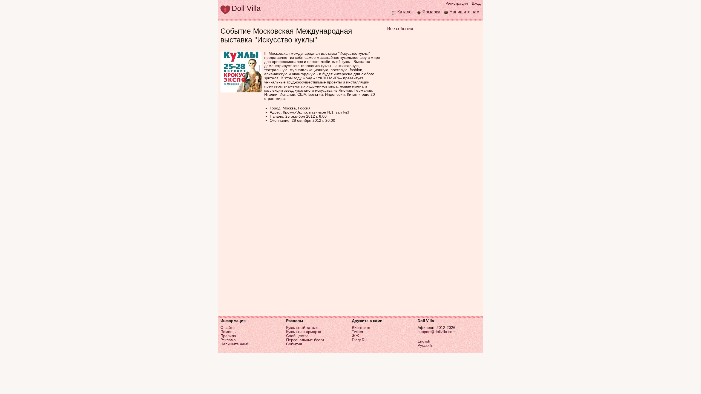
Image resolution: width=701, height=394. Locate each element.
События (294, 344)
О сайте (227, 328)
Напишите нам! (465, 12)
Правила (228, 336)
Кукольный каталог (303, 328)
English (424, 341)
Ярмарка (431, 12)
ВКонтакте (361, 328)
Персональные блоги (305, 340)
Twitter (357, 332)
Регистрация (457, 3)
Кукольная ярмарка (303, 332)
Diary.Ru (359, 340)
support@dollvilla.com (437, 332)
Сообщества (297, 336)
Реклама (228, 340)
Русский (425, 345)
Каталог (405, 12)
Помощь (227, 332)
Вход (476, 3)
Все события (400, 28)
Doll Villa (246, 8)
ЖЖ (355, 336)
